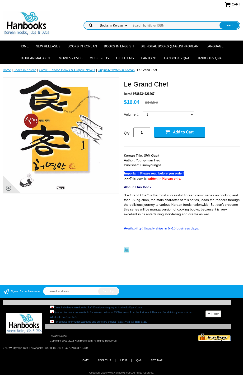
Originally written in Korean (116, 70)
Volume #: (132, 114)
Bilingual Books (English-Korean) (170, 46)
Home (24, 46)
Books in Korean (82, 46)
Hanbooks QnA (176, 58)
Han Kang (149, 58)
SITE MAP (157, 360)
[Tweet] (126, 251)
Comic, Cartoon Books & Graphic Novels (67, 70)
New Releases (48, 46)
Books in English (119, 46)
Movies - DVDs (71, 58)
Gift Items (125, 58)
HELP (123, 360)
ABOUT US (104, 360)
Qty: (127, 133)
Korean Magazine (36, 58)
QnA (138, 360)
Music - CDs (99, 58)
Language (215, 46)
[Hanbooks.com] (26, 23)
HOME (85, 360)
